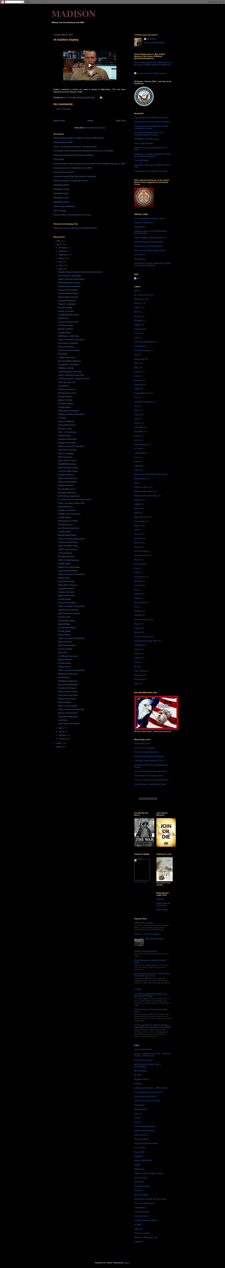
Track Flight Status (142, 1212)
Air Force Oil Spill (65, 649)
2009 (58, 743)
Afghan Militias (64, 624)
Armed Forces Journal (143, 1060)
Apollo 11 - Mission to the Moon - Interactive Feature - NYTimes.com (152, 1055)
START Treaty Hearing (67, 549)
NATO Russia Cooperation (69, 496)
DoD (136, 367)
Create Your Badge (140, 882)
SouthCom (138, 1190)
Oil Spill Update (64, 332)
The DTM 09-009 (141, 160)
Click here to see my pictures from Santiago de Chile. (75, 228)
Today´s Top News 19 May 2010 (71, 503)
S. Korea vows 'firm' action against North (74, 499)
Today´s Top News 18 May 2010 (71, 539)
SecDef (137, 611)
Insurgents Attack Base (67, 439)
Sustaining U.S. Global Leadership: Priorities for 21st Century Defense (152, 155)
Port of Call (138, 564)
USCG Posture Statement (64, 206)
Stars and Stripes (141, 1195)
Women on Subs (65, 428)
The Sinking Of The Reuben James (148, 775)
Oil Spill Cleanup (65, 396)
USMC (137, 658)
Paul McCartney (140, 551)
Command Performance (144, 342)
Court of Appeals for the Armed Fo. (148, 1092)
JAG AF (137, 423)
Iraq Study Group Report (64, 172)
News (136, 534)
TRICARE (138, 645)
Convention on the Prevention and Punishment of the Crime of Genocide (83, 151)
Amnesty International (143, 1049)
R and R (137, 585)
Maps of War (139, 1152)
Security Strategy (65, 307)
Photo (136, 560)
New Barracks (64, 677)
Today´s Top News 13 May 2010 (71, 638)
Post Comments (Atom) (95, 128)
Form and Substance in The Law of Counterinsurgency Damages (148, 133)
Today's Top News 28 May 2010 (71, 279)
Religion (137, 598)
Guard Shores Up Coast (68, 695)
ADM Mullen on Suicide (143, 923)
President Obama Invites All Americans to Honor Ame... (80, 272)
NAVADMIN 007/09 (61, 189)
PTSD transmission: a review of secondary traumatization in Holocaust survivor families (152, 1026)
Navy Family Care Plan (143, 143)
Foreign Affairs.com (142, 393)
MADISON (73, 13)
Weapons (138, 675)
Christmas (138, 329)
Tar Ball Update (64, 517)
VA (135, 666)
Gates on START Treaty (68, 546)
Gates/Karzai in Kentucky (68, 610)
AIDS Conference (65, 457)
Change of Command (67, 510)
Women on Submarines (67, 713)
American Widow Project (68, 293)
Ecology (137, 380)
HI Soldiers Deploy (65, 403)
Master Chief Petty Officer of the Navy (149, 474)
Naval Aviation (140, 521)
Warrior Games (64, 635)
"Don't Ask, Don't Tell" (67, 382)
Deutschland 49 (140, 1109)
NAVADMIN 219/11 (61, 193)
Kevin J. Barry (140, 1148)
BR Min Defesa (140, 1071)
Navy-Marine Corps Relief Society (148, 246)
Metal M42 (138, 1156)
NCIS (136, 530)
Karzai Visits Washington (68, 684)
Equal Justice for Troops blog (163, 904)
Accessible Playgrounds (68, 716)
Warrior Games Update (67, 706)
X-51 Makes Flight (65, 325)
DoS (136, 376)
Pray (136, 568)
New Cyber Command (67, 450)
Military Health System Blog (145, 496)
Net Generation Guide (67, 393)
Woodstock (138, 679)
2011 (58, 241)
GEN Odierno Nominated (68, 411)
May (61, 269)
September (63, 255)
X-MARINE (138, 1242)
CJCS (136, 333)
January (62, 739)
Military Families (64, 660)
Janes (136, 436)
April (61, 728)
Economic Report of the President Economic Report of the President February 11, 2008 (89, 164)
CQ (135, 355)
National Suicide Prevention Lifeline (148, 242)
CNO (136, 338)
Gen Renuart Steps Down (68, 528)
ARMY (136, 308)
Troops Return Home (66, 425)
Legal (136, 461)
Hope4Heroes (140, 227)
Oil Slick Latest (64, 617)
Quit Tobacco (139, 255)
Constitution (139, 346)
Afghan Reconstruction (67, 478)
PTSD (136, 572)
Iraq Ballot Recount (66, 588)
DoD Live (138, 1113)
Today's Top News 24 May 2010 (71, 414)
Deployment (139, 359)
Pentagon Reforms (66, 475)
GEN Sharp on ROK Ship (68, 336)
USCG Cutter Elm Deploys (69, 724)
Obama (137, 543)
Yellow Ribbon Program (67, 585)
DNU (136, 363)
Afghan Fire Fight (65, 400)
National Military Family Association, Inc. (150, 238)
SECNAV (137, 615)
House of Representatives (145, 1126)
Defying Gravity (64, 436)
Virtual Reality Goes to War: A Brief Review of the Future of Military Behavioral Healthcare (152, 63)
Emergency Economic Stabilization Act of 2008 (73, 168)
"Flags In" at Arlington (67, 304)
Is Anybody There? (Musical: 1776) (148, 760)
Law (136, 457)
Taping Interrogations (67, 300)
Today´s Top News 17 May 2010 (71, 574)
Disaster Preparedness (143, 222)
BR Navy (137, 320)
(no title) (137, 989)
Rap (136, 590)
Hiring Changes (64, 702)
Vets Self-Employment (67, 492)
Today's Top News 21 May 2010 (71, 446)
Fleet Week (62, 354)
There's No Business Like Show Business (151, 780)
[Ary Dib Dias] (142, 880)
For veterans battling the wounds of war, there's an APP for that (150, 995)
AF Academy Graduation (68, 343)
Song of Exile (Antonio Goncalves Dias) (150, 771)
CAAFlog (160, 899)
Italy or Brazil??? (141, 1135)
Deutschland (139, 1105)
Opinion (137, 547)
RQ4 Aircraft (63, 318)
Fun (136, 397)
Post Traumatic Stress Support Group (149, 250)
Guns (136, 406)
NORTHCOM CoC (65, 507)
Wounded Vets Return (67, 688)
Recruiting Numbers (66, 556)
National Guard (140, 517)
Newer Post (59, 120)
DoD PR (137, 372)
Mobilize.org (139, 1169)
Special (137, 632)
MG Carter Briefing (66, 347)
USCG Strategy (60, 211)
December (63, 248)
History (137, 414)
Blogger (126, 1263)
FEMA (136, 389)
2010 (58, 244)
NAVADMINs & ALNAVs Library (146, 139)
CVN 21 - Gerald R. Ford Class (147, 1101)
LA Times (138, 449)
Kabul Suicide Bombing (67, 571)
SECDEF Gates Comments (69, 514)
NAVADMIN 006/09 (61, 185)
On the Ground (140, 1178)
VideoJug (138, 1229)
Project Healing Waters (67, 482)
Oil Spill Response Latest (68, 315)
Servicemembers (141, 619)
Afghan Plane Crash (66, 595)
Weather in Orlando (142, 1233)
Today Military (140, 1207)
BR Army (137, 316)
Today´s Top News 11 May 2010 (71, 709)
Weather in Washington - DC (146, 1237)
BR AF (136, 312)
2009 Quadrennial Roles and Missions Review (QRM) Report (79, 138)
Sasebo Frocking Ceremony (145, 951)
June (61, 265)
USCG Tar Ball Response (68, 560)
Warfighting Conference (67, 681)
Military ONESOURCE (143, 1160)
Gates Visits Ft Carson (67, 460)
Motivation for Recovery (68, 674)
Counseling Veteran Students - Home (149, 218)
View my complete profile (154, 42)
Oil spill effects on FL (66, 489)
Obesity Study (64, 578)
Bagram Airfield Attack (67, 535)
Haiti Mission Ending (66, 620)
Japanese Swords (141, 1139)
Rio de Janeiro (140, 602)
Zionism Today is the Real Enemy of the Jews (72, 215)
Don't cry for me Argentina (145, 748)
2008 (58, 747)
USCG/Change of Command (70, 372)
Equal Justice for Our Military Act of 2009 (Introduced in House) (151, 127)
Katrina (137, 440)
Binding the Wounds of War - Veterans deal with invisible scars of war (152, 975)
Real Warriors (139, 259)
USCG (136, 654)
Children (137, 325)
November (63, 251)
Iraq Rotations (64, 386)
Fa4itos (137, 1118)
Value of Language (66, 453)
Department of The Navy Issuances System (152, 122)
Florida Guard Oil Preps (68, 542)
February (63, 735)
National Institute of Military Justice (148, 1173)
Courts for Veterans (142, 350)
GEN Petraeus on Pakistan (69, 613)
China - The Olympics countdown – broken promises (75, 146)
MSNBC (137, 504)
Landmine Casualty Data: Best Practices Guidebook (75, 176)
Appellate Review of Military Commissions (151, 117)
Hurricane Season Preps (68, 322)
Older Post (120, 120)
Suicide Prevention (142, 636)
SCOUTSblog (161, 910)
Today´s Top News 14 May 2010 (71, 606)
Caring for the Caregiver (68, 290)
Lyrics (136, 470)
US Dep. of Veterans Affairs (145, 1220)
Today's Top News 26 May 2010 (71, 340)
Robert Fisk (139, 1182)
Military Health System (143, 491)
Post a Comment (64, 109)
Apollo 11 (138, 303)
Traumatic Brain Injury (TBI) (145, 641)
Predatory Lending (65, 368)
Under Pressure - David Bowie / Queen (150, 784)
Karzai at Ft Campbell (67, 603)
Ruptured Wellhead (66, 421)
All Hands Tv (139, 299)
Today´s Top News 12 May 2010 (71, 670)
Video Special (139, 671)
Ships (136, 624)
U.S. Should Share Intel (67, 656)
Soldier (137, 628)
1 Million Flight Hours (66, 357)
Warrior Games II (65, 642)
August (62, 258)
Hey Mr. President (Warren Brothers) (149, 756)
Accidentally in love (142, 743)
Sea (136, 607)
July (60, 262)
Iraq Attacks (63, 720)
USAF (136, 649)
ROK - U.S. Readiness (67, 432)
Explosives (138, 384)
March (61, 732)
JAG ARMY (138, 427)
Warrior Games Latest (67, 699)
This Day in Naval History (144, 1203)
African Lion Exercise (66, 389)
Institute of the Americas (144, 1131)
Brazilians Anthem (141, 1079)
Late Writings (139, 453)
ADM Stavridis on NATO (68, 521)
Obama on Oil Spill (65, 311)
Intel (136, 419)
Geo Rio (137, 1122)
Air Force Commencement (69, 350)
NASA (136, 513)
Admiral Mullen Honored (68, 297)
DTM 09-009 (59, 159)
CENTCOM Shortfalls (67, 645)
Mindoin (137, 1165)
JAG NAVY (138, 431)
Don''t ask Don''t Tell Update (69, 276)
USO (136, 662)
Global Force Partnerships (69, 567)
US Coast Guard (141, 1216)
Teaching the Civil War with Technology (150, 1199)
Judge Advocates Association (146, 1143)
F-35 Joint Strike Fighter (68, 471)
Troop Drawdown (65, 553)
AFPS (136, 291)
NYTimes (138, 538)
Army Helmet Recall (66, 581)
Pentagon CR (139, 555)
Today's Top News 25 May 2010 (71, 375)
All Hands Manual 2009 (63, 142)
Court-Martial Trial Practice (145, 1096)
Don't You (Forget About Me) (146, 752)
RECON (137, 594)
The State (62, 418)
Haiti (136, 410)
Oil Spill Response (65, 524)
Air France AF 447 (141, 295)
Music (136, 508)
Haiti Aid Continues (66, 485)
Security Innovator (141, 1186)
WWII (136, 684)
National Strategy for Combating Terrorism (71, 181)
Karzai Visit (62, 652)
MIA (136, 483)
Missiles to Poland (65, 329)
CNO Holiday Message (154, 939)
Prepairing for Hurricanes (68, 364)
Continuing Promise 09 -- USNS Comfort (150, 1088)
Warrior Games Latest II (68, 691)
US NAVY (138, 1224)
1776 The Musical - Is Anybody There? (74, 379)
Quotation (138, 581)
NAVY (136, 526)
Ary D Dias (151, 39)
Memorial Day (140, 479)
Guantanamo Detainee (143, 402)
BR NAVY (138, 1075)
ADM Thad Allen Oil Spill (68, 468)
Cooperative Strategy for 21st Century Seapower (74, 155)
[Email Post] (101, 97)
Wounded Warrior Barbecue (69, 361)
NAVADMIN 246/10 (61, 202)
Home (90, 120)
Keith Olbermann (141, 444)
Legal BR (138, 466)
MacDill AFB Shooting (67, 464)
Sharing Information (66, 592)
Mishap (137, 500)
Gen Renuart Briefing (67, 628)
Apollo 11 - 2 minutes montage (146, 934)
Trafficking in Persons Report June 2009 (150, 171)
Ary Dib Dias (138, 858)
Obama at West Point (67, 443)
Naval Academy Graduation (69, 286)
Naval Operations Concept (69, 283)
